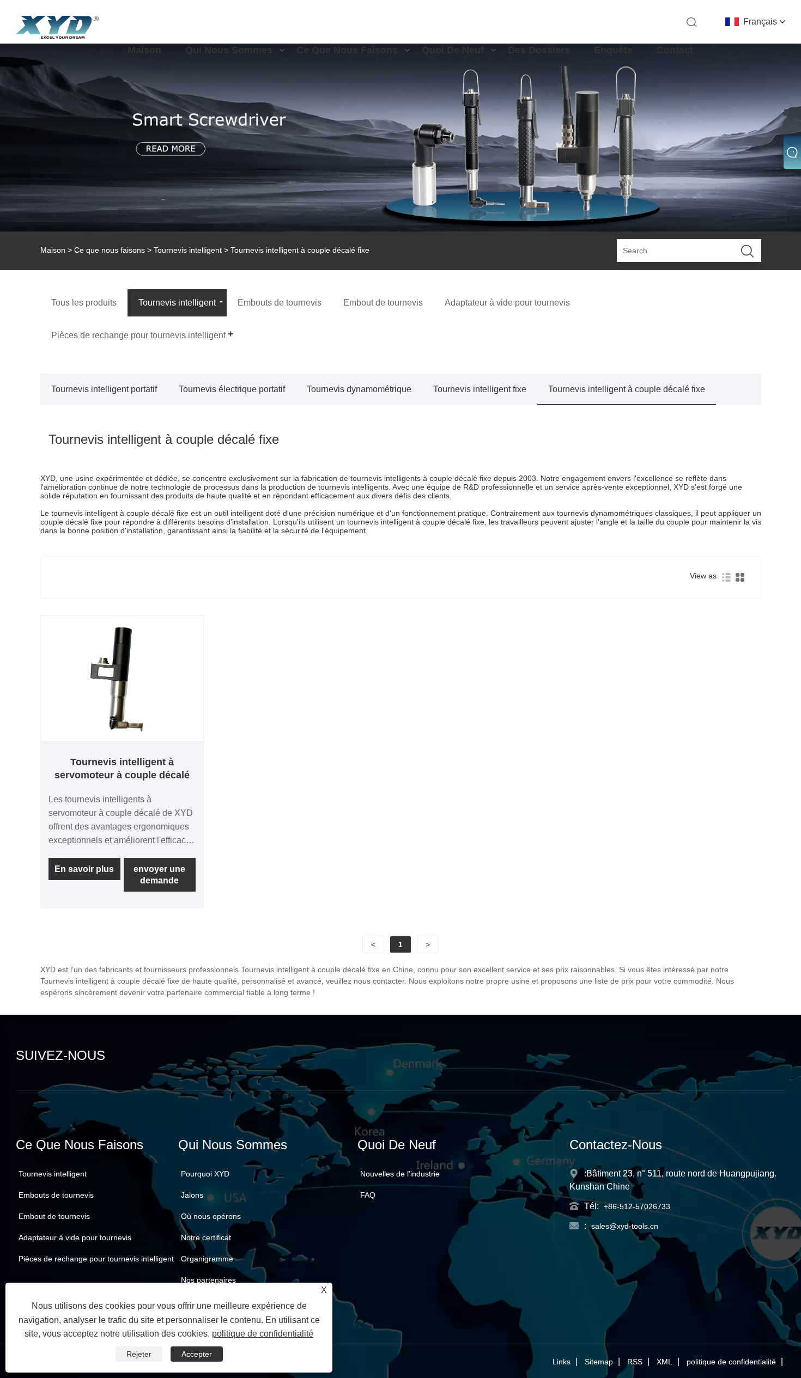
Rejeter (138, 1354)
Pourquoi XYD (205, 1173)
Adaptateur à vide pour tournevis (75, 1237)
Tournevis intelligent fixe (479, 389)
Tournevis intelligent (188, 250)
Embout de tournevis (54, 1216)
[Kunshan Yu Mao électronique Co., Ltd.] (57, 36)
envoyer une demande (159, 874)
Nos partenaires (208, 1280)
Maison (144, 50)
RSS (634, 1361)
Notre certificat (206, 1237)
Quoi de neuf (453, 50)
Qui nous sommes (228, 50)
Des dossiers (539, 50)
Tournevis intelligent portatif (104, 389)
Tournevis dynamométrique (359, 389)
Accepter (196, 1354)
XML (664, 1361)
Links (562, 1361)
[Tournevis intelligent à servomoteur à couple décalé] (122, 737)
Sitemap (599, 1361)
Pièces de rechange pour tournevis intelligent (96, 1258)
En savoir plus (84, 869)
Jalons (192, 1195)
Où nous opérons (211, 1216)
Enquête (613, 50)
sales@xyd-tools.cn (624, 1226)
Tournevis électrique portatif (232, 389)
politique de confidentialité (731, 1361)
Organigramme (207, 1258)
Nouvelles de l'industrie (400, 1173)
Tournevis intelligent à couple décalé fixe (626, 389)
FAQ (367, 1195)
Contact (675, 50)
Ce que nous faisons (347, 50)
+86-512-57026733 (637, 1206)
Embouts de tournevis (56, 1195)
